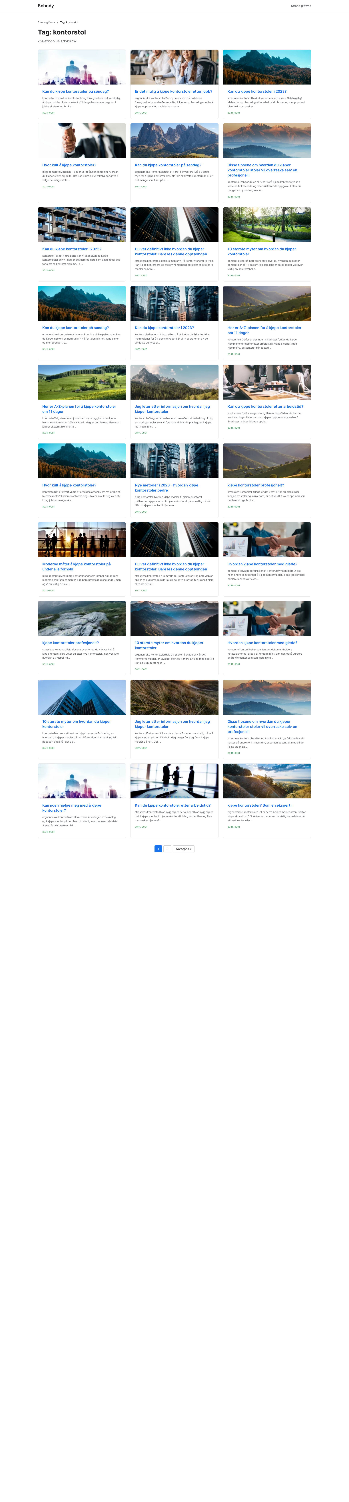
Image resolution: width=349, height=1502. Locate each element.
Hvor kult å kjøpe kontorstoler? (69, 165)
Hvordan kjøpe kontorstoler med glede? (262, 564)
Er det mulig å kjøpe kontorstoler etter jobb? (173, 91)
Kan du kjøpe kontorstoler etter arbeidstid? (265, 406)
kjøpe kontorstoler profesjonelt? (256, 485)
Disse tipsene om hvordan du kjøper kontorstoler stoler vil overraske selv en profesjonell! (262, 170)
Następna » (184, 849)
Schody (46, 5)
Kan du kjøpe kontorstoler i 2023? (257, 91)
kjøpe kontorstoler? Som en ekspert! (260, 805)
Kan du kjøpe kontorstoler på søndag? (75, 91)
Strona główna (301, 6)
